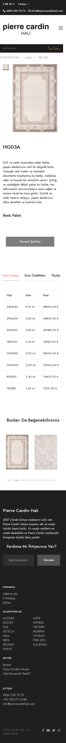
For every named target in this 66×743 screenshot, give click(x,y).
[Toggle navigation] (61, 28)
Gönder (48, 560)
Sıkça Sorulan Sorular (16, 669)
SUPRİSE (38, 623)
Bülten (7, 603)
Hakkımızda (10, 594)
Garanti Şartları (30, 241)
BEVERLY (9, 645)
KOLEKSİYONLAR (9, 57)
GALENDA (40, 645)
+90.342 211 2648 (15, 700)
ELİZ (5, 627)
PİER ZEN (43, 57)
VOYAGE (39, 636)
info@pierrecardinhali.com (19, 704)
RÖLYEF (8, 623)
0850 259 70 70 (13, 695)
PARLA (7, 649)
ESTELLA (8, 631)
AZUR (36, 618)
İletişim (7, 665)
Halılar (28, 57)
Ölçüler (56, 275)
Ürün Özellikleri (35, 275)
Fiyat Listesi (11, 275)
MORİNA (39, 631)
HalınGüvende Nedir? (17, 674)
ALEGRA (8, 618)
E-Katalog (9, 598)
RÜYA (6, 640)
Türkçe (22, 4)
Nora (6, 636)
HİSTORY (39, 627)
